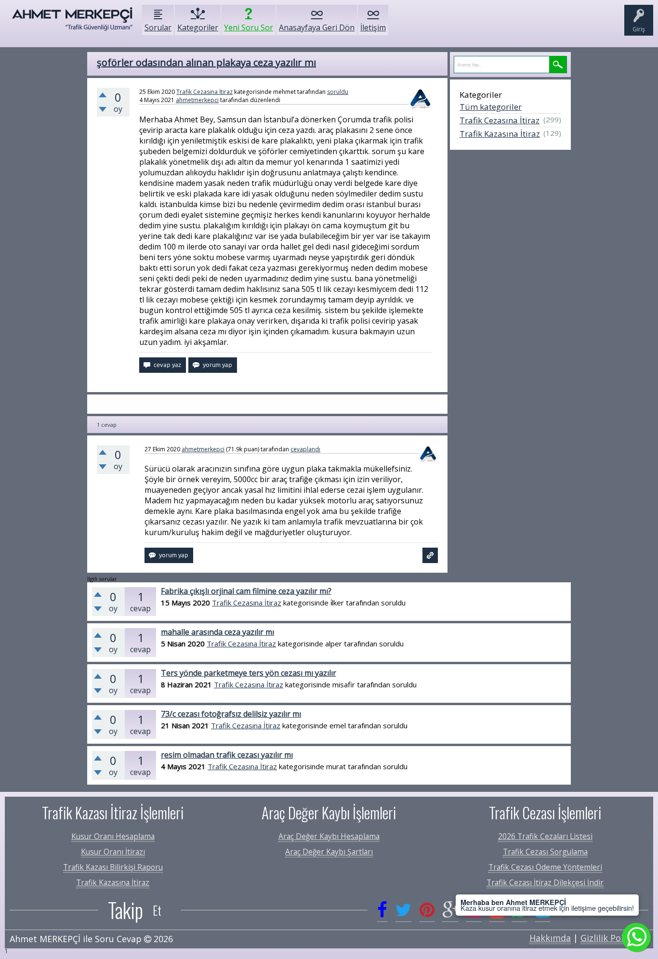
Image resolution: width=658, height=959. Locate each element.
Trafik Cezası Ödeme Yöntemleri (545, 867)
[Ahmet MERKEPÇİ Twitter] (403, 910)
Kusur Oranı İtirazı (113, 851)
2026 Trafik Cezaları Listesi (545, 836)
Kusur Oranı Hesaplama (113, 836)
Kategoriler (197, 27)
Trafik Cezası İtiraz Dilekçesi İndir (545, 882)
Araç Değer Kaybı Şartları (329, 851)
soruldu (337, 92)
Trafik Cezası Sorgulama (545, 851)
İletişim (373, 27)
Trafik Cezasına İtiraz (204, 92)
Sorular (158, 27)
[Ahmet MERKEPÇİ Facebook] (382, 910)
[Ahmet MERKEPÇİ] (72, 23)
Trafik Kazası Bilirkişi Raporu (113, 867)
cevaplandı (305, 449)
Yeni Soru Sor (248, 27)
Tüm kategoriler (491, 106)
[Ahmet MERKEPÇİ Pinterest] (427, 910)
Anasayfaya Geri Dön (317, 27)
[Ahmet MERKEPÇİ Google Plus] (450, 910)
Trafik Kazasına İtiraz (500, 133)
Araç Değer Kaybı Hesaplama (329, 836)
